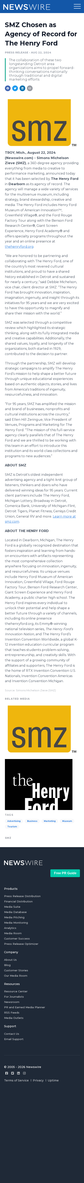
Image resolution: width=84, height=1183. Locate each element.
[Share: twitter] (15, 88)
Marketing (50, 821)
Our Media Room (15, 975)
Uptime (53, 1080)
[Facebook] (6, 1073)
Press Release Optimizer (21, 943)
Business (32, 821)
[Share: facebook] (8, 88)
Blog (7, 965)
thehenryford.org (19, 247)
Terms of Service (16, 1080)
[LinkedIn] (18, 1073)
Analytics (10, 928)
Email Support (13, 1039)
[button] (77, 6)
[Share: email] (30, 88)
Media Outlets (13, 1017)
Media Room (13, 933)
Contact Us (11, 1033)
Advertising (14, 821)
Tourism (12, 826)
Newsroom (11, 1002)
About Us (10, 959)
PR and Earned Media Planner (24, 1007)
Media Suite (12, 906)
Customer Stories (16, 970)
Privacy (38, 1080)
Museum (67, 821)
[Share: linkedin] (22, 88)
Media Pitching (14, 917)
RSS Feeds (11, 1012)
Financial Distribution (18, 901)
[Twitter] (12, 1073)
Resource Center (16, 991)
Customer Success (17, 938)
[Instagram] (24, 1073)
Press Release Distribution (22, 896)
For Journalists (14, 996)
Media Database (15, 912)
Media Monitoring (16, 922)
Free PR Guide (65, 873)
